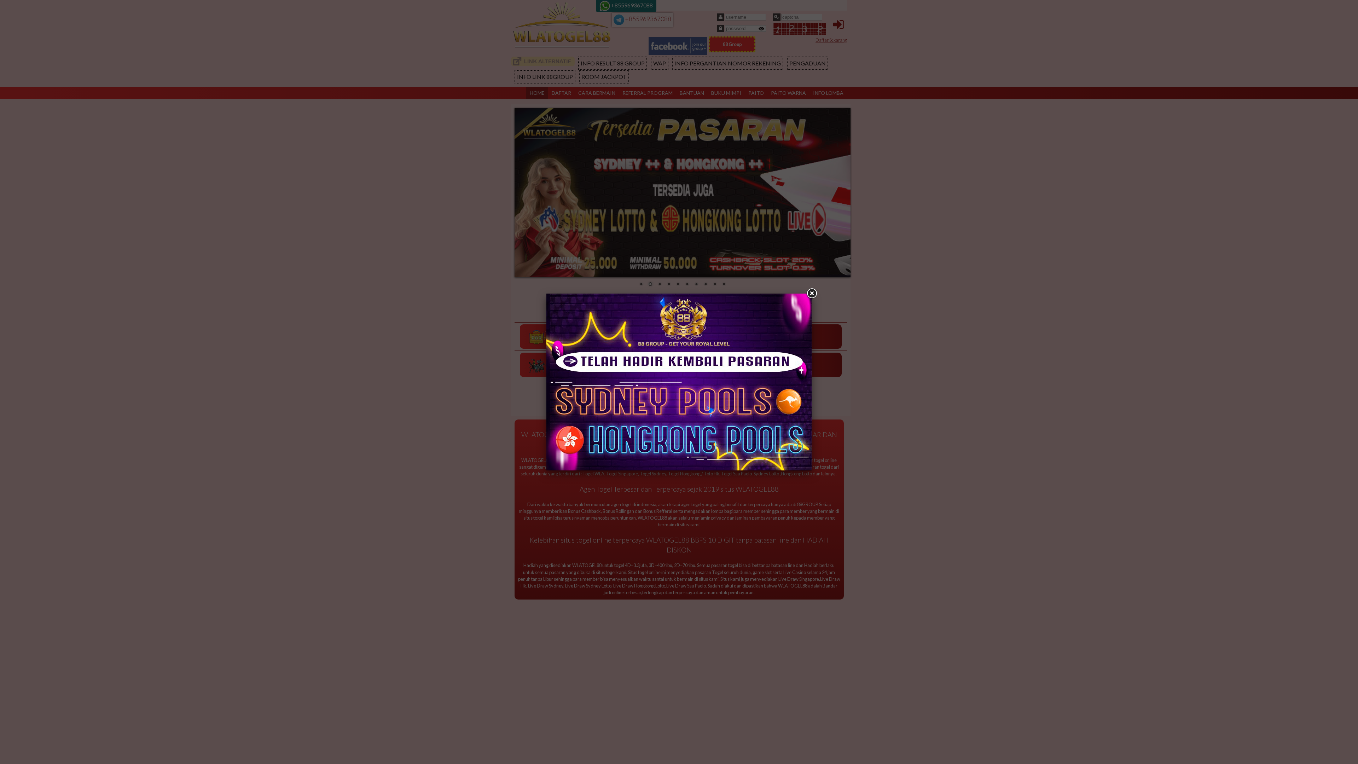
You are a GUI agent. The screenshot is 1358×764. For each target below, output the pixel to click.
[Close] (811, 293)
